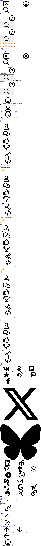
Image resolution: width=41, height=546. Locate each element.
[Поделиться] (8, 259)
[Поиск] (26, 6)
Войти (0, 504)
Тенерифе (1, 502)
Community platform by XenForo (5, 526)
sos (16, 111)
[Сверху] (8, 519)
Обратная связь (5, 502)
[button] (12, 73)
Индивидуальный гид (2, 44)
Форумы (2, 502)
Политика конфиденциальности (4, 512)
